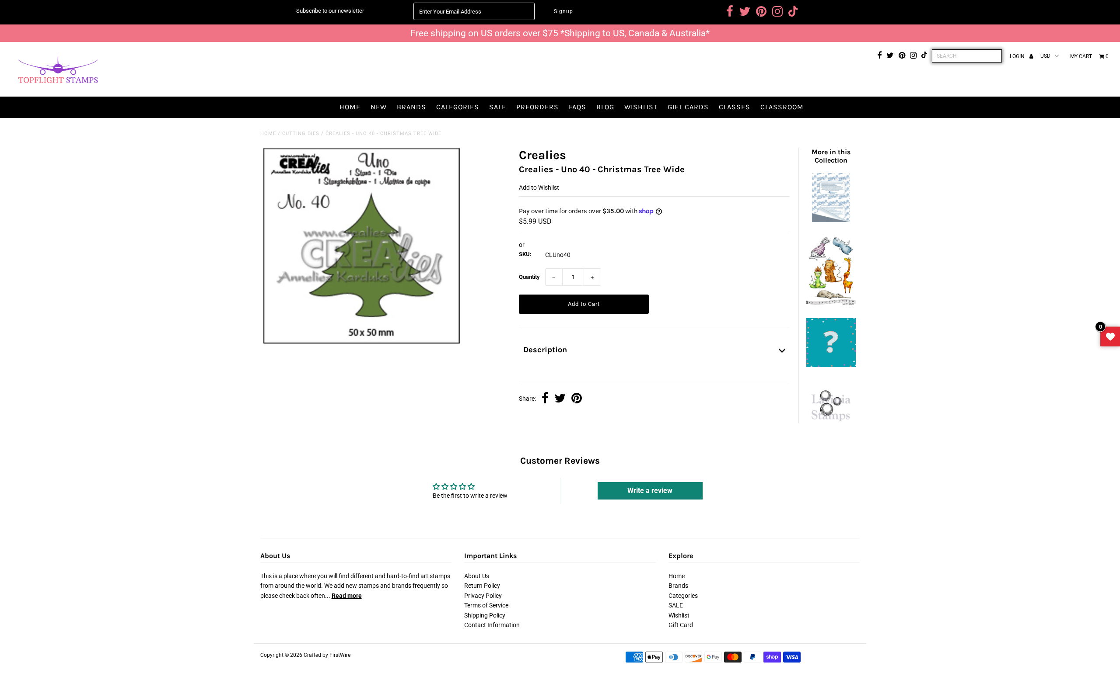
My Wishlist (1110, 337)
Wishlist (641, 107)
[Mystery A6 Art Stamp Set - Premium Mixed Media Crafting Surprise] (830, 364)
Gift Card (680, 624)
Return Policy (482, 585)
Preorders (537, 107)
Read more (347, 595)
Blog (605, 107)
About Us (476, 575)
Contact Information (492, 624)
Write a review (649, 490)
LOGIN (1018, 56)
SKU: (525, 254)
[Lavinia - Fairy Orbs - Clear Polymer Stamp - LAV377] (830, 425)
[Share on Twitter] (560, 399)
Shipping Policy (484, 615)
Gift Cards (688, 107)
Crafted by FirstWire (327, 655)
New (379, 107)
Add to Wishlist (539, 187)
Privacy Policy (483, 595)
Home (350, 107)
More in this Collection (831, 156)
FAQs (577, 107)
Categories (457, 107)
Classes (734, 107)
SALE (497, 107)
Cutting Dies (300, 133)
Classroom (782, 107)
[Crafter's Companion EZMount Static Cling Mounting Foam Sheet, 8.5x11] (830, 219)
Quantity (529, 277)
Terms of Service (486, 605)
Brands (411, 107)
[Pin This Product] (576, 399)
